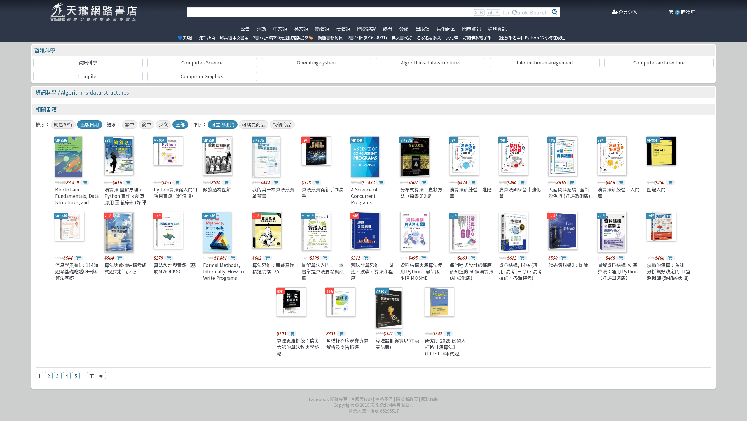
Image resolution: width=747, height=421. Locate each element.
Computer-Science (202, 62)
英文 (163, 124)
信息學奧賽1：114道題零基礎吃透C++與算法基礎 (76, 271)
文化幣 (452, 38)
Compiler (88, 76)
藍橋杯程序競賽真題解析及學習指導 (347, 343)
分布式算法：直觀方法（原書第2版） (421, 192)
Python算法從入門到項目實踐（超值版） (175, 192)
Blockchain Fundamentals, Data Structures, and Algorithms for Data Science (77, 202)
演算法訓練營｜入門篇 (619, 192)
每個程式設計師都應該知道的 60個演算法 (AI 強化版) (471, 271)
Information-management (545, 62)
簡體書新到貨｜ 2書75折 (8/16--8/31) (352, 38)
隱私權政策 (407, 399)
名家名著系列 (429, 38)
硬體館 (343, 28)
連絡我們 (384, 399)
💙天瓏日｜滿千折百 (196, 38)
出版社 (423, 28)
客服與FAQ (361, 399)
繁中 (129, 124)
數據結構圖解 (217, 189)
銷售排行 (63, 124)
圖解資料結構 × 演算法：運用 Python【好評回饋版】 (618, 271)
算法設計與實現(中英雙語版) (397, 343)
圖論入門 (656, 189)
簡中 (146, 124)
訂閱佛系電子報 (477, 38)
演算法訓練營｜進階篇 (471, 192)
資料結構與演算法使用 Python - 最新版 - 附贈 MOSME (421, 271)
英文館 (301, 28)
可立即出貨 (222, 124)
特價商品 (282, 124)
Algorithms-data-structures (430, 62)
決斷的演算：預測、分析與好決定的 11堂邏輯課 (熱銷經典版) (669, 271)
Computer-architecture (659, 62)
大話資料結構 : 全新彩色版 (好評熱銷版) (569, 192)
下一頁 (96, 375)
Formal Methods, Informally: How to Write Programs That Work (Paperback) (223, 278)
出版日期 (89, 124)
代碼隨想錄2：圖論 (568, 264)
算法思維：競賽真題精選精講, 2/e (273, 268)
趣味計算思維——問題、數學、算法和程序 (372, 271)
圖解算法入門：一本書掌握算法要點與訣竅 (323, 271)
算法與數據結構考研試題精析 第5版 (125, 268)
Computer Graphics (202, 76)
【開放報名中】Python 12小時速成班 (530, 38)
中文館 (280, 28)
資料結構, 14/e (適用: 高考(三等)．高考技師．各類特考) (520, 271)
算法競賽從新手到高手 (323, 192)
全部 (180, 124)
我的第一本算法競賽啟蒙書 (273, 192)
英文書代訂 (402, 38)
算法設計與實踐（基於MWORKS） (175, 268)
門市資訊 (471, 28)
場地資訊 (497, 28)
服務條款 (430, 399)
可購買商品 (253, 124)
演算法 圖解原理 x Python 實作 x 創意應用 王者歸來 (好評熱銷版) (125, 199)
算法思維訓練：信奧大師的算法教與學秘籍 (298, 347)
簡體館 (322, 28)
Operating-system (316, 62)
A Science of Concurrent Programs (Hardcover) (364, 199)
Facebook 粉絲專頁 (328, 399)
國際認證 (366, 28)
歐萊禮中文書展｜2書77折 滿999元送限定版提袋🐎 (266, 38)
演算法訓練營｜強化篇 (520, 192)
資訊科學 (44, 50)
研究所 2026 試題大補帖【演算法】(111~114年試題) (445, 347)
